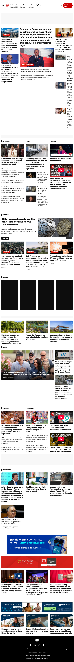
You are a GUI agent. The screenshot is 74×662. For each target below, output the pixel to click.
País (11, 5)
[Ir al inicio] (7, 5)
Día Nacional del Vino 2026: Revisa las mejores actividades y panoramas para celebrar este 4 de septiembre (12, 429)
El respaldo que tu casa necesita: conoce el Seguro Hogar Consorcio (12, 631)
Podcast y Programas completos (42, 5)
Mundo (18, 5)
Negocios (26, 5)
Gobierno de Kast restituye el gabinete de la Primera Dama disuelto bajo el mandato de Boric (12, 161)
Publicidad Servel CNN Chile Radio (37, 652)
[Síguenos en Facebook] (30, 645)
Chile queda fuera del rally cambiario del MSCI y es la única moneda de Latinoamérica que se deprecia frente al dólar (12, 260)
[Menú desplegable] (3, 5)
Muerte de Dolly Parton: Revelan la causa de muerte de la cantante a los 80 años (12, 449)
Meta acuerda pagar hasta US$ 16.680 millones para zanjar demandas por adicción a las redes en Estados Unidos (63, 367)
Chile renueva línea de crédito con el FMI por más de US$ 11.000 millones (42, 190)
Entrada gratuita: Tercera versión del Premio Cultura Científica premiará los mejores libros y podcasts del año (12, 588)
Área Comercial (9, 649)
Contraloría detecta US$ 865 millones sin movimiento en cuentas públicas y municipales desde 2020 (69, 94)
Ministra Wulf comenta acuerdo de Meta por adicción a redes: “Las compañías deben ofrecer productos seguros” (42, 178)
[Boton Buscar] (61, 5)
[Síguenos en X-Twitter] (34, 645)
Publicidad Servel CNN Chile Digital (59, 649)
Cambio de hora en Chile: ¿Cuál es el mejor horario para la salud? (36, 489)
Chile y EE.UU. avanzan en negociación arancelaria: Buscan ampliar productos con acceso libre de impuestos (64, 45)
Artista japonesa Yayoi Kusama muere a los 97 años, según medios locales (12, 182)
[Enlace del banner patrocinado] (37, 544)
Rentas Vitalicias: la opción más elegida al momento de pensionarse (37, 631)
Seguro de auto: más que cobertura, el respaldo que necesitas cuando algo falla (61, 631)
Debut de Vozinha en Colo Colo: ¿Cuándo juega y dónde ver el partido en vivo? (36, 428)
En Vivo (16, 649)
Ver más (5, 238)
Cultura (22, 7)
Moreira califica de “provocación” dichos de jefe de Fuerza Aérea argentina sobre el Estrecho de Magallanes (61, 491)
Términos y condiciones (44, 649)
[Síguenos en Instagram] (39, 645)
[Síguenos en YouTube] (43, 645)
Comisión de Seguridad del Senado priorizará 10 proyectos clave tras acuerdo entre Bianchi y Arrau (36, 70)
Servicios (31, 7)
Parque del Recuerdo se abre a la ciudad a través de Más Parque (37, 337)
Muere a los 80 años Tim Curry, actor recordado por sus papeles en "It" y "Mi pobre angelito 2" (69, 118)
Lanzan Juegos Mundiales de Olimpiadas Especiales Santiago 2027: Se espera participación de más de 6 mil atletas (37, 448)
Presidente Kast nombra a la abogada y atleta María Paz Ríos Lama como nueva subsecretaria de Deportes (42, 201)
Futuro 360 (14, 7)
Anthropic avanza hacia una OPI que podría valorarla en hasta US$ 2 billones (61, 258)
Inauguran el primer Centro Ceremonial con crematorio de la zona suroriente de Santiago (61, 338)
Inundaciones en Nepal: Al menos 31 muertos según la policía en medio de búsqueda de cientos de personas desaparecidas (63, 392)
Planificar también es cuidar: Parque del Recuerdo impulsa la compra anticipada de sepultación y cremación (11, 339)
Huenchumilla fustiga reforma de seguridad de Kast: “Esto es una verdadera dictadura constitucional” (11, 524)
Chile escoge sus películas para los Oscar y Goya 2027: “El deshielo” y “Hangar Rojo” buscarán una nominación (11, 440)
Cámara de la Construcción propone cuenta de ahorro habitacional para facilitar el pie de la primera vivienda (9, 45)
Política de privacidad (31, 649)
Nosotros (22, 649)
